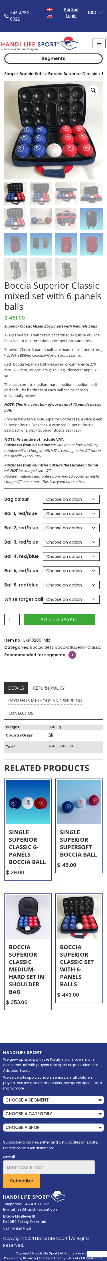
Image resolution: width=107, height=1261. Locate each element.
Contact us (20, 713)
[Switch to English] (50, 16)
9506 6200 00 (61, 746)
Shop (9, 74)
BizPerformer (93, 1258)
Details (16, 688)
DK (51, 734)
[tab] (16, 688)
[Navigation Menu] (99, 43)
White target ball (23, 599)
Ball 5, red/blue (21, 571)
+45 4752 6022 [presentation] (19, 16)
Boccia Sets (31, 74)
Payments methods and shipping (45, 700)
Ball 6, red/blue (21, 585)
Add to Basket (59, 619)
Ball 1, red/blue (20, 513)
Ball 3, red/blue (21, 542)
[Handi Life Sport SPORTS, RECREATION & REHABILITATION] (39, 43)
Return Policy (48, 688)
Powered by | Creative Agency (34, 1258)
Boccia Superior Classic (72, 74)
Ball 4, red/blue (21, 556)
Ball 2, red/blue (21, 528)
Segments (53, 58)
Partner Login (71, 13)
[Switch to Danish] (50, 9)
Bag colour (16, 499)
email (9, 1157)
